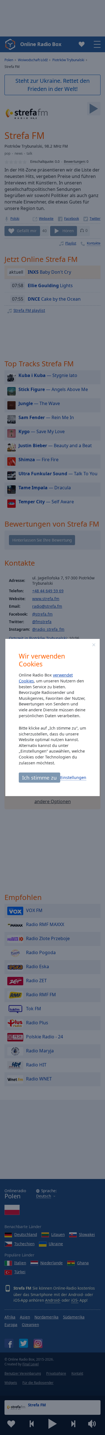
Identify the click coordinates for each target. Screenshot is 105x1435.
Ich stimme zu (39, 777)
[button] (93, 644)
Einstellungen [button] (73, 777)
